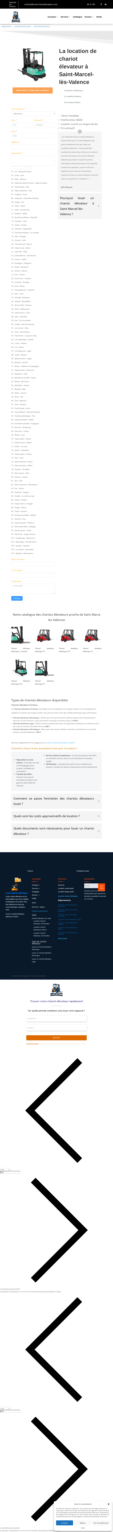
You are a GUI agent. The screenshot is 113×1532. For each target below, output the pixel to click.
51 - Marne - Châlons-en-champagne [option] (25, 366)
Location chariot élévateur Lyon (69, 919)
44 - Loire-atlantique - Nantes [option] (22, 339)
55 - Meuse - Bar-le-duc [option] (20, 381)
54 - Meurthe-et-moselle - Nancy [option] (23, 378)
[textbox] (21, 167)
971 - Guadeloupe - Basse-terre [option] (23, 538)
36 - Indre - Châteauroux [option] (20, 309)
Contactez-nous (82, 871)
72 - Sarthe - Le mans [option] (19, 446)
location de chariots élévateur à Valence (60, 743)
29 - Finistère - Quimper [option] (20, 282)
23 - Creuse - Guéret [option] (18, 259)
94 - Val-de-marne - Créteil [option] (21, 530)
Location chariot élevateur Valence (67, 933)
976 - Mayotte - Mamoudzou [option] (22, 553)
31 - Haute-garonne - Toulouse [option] (22, 290)
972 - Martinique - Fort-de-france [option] (23, 542)
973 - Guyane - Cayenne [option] (20, 546)
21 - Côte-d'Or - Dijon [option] (19, 252)
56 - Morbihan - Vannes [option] (20, 385)
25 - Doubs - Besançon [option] (19, 267)
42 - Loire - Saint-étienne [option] (20, 332)
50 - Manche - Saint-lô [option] (19, 362)
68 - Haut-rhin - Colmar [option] (20, 431)
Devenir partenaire (40, 911)
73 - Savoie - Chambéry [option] (20, 450)
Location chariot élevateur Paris (67, 928)
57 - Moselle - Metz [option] (18, 389)
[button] (108, 1504)
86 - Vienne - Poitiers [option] (19, 500)
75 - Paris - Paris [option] (17, 458)
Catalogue (77, 16)
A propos (52, 16)
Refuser (83, 1523)
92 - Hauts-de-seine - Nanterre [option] (22, 523)
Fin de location (16, 570)
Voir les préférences (100, 1523)
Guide (99, 16)
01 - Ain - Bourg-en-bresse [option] (21, 171)
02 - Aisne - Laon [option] (17, 175)
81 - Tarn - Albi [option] (16, 481)
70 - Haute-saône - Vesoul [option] (21, 439)
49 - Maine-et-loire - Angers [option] (21, 358)
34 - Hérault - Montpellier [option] (21, 301)
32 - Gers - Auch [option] (17, 294)
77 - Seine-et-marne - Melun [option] (22, 465)
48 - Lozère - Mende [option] (18, 355)
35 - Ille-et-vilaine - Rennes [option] (21, 305)
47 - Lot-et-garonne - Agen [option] (21, 351)
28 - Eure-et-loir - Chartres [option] (21, 278)
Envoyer (17, 598)
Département (16, 153)
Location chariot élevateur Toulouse (67, 905)
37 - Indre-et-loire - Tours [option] (20, 313)
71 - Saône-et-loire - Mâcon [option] (21, 442)
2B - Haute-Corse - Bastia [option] (20, 248)
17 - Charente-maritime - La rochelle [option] (25, 233)
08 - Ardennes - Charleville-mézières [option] (25, 198)
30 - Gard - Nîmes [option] (18, 286)
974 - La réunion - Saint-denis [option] (22, 549)
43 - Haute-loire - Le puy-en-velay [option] (24, 336)
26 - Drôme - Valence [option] (19, 271)
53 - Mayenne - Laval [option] (19, 374)
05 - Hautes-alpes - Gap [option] (20, 187)
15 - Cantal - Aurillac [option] (19, 225)
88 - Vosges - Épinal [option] (18, 507)
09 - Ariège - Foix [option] (17, 202)
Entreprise (38, 120)
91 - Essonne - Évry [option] (18, 519)
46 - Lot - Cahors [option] (17, 347)
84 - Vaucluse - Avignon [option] (20, 492)
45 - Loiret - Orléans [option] (18, 343)
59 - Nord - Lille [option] (17, 397)
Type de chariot (17, 109)
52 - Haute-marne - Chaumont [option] (22, 370)
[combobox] (33, 355)
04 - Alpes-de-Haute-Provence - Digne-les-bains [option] (29, 183)
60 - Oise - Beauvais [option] (18, 400)
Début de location (18, 559)
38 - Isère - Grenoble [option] (19, 316)
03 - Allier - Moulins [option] (18, 179)
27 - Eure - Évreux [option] (18, 274)
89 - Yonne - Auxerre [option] (19, 511)
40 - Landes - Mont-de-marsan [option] (22, 324)
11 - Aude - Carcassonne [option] (20, 210)
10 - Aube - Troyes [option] (18, 206)
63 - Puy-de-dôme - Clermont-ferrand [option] (25, 412)
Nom (13, 120)
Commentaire (16, 581)
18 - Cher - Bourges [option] (18, 236)
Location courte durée (66, 888)
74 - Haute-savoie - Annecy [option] (21, 454)
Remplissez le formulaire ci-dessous (32, 90)
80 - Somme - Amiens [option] (19, 477)
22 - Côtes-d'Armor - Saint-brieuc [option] (23, 255)
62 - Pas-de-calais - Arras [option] (20, 408)
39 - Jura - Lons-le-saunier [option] (21, 320)
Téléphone (15, 142)
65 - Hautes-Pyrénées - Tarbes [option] (22, 420)
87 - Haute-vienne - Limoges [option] (22, 504)
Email (13, 131)
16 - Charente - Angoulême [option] (21, 229)
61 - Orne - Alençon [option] (18, 404)
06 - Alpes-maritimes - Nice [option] (21, 190)
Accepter (64, 1523)
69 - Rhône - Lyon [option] (18, 435)
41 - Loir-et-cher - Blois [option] (20, 328)
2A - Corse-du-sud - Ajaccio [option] (21, 244)
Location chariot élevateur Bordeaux (67, 910)
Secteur (88, 16)
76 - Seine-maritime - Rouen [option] (22, 462)
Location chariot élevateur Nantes (67, 923)
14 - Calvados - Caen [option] (19, 221)
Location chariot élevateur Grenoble (67, 915)
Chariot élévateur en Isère (41, 918)
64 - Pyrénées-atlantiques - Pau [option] (23, 416)
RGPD (83, 1528)
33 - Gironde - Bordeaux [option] (20, 297)
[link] (68, 896)
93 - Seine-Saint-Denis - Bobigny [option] (23, 526)
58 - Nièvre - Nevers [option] (18, 393)
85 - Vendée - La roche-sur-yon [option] (23, 496)
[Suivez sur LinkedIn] (105, 4)
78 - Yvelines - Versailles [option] (20, 469)
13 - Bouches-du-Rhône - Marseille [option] (24, 217)
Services (64, 16)
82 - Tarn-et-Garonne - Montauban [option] (24, 484)
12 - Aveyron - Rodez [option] (19, 213)
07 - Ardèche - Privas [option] (19, 194)
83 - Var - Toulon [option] (17, 488)
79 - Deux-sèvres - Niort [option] (20, 473)
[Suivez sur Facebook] (101, 4)
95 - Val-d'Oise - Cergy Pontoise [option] (23, 534)
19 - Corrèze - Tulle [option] (18, 240)
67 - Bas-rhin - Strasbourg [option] (21, 427)
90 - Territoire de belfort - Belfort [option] (23, 515)
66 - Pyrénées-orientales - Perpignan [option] (25, 423)
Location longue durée (66, 892)
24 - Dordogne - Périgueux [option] (21, 263)
